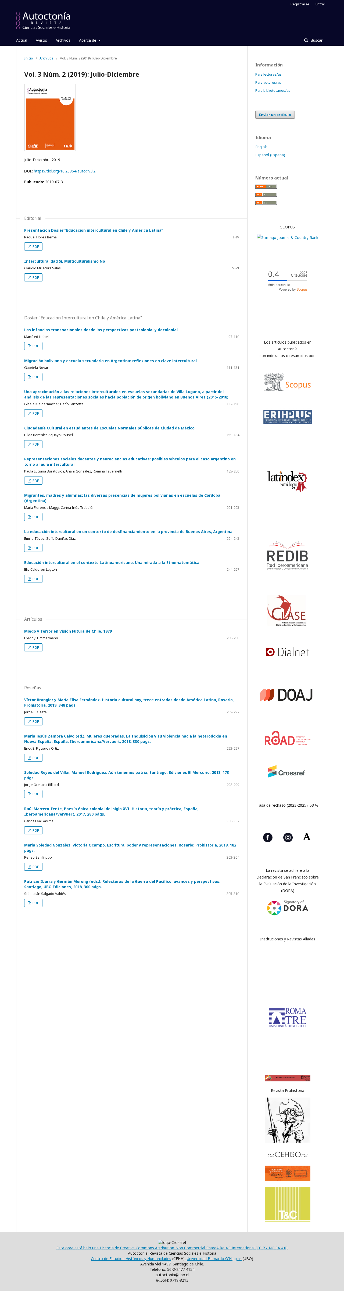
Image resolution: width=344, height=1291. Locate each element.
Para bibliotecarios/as (272, 90)
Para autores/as (268, 82)
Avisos (41, 40)
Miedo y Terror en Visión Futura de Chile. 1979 (68, 631)
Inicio (28, 58)
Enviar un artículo (275, 114)
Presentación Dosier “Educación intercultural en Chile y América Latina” (93, 230)
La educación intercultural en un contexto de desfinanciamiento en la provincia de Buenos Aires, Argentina (128, 531)
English (261, 146)
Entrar (320, 4)
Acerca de (88, 40)
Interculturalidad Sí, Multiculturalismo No (64, 261)
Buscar (315, 40)
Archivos (63, 40)
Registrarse (300, 4)
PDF (35, 246)
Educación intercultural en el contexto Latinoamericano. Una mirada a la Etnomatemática (111, 562)
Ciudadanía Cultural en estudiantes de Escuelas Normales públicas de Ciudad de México (109, 428)
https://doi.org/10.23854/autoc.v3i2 (64, 171)
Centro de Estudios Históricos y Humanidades (131, 1258)
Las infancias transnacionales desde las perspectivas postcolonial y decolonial (101, 329)
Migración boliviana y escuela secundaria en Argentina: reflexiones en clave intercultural (110, 360)
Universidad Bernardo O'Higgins (214, 1258)
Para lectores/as (268, 74)
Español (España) (270, 154)
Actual (21, 40)
